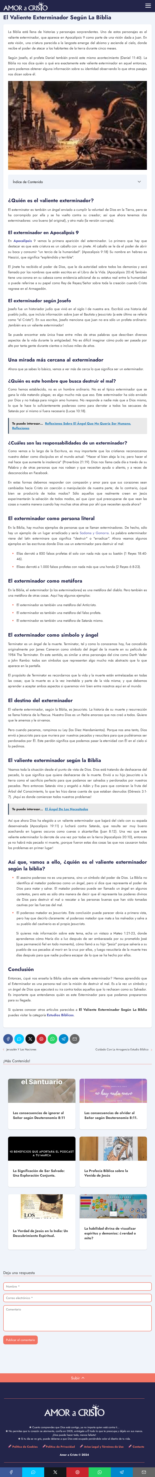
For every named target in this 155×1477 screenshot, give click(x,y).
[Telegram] (63, 1039)
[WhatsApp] (52, 1039)
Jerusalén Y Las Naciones (21, 1049)
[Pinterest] (41, 1039)
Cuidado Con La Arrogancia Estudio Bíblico (122, 1049)
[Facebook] (8, 1039)
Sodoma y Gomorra (94, 533)
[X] (30, 1039)
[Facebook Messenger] (19, 1039)
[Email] (75, 1039)
